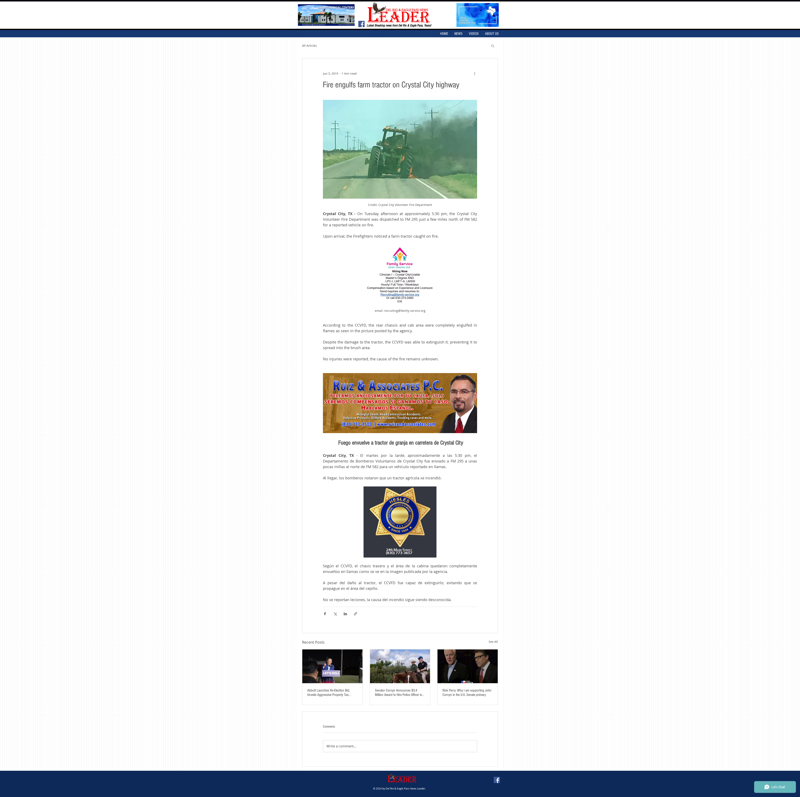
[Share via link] (356, 614)
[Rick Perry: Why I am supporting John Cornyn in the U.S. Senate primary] (468, 666)
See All (493, 642)
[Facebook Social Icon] (361, 24)
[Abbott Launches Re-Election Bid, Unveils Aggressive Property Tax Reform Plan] (332, 666)
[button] (493, 45)
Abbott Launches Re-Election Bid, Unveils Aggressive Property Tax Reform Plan (328, 692)
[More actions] (474, 73)
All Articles (309, 46)
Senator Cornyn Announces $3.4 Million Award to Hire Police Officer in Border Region (398, 692)
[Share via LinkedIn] (345, 614)
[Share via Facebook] (325, 614)
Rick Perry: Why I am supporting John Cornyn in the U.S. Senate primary (466, 692)
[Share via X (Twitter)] (335, 614)
